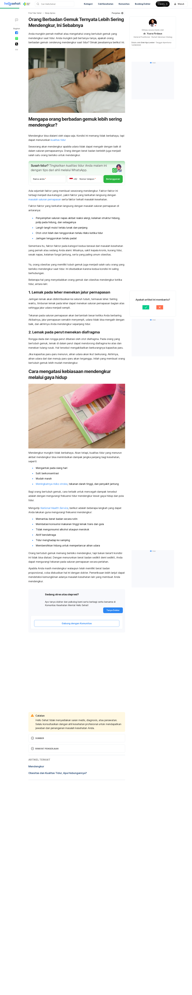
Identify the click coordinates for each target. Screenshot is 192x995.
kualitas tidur (58, 139)
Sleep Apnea (50, 13)
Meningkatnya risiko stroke (51, 483)
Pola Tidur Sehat (34, 13)
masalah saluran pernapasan (44, 199)
